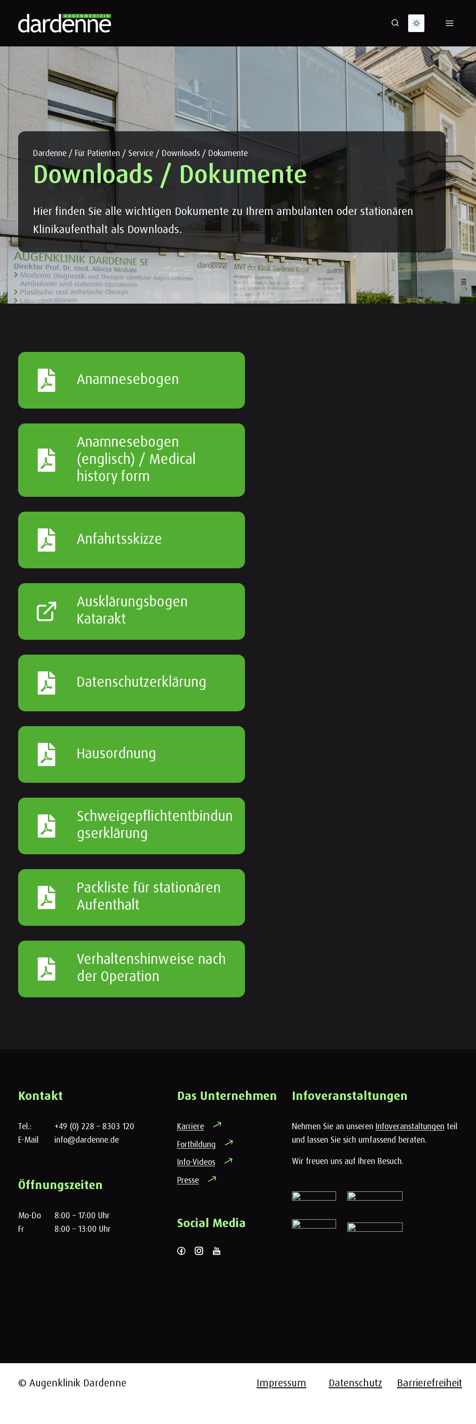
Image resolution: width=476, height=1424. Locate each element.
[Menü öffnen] (449, 23)
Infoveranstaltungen (410, 1126)
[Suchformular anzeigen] (395, 23)
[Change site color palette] (416, 23)
